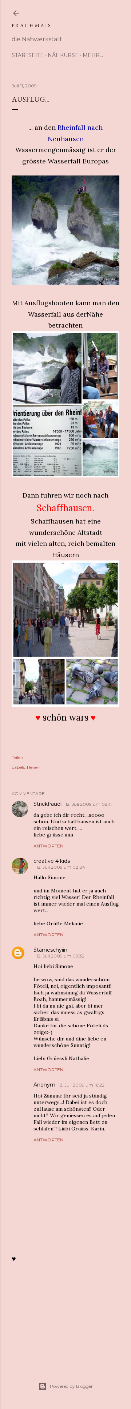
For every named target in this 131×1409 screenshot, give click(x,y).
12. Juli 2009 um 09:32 (60, 956)
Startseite (28, 55)
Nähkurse (63, 55)
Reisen (33, 767)
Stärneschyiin (50, 950)
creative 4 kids (51, 861)
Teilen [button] (17, 757)
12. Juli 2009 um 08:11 (89, 804)
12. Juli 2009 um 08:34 (60, 867)
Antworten (48, 846)
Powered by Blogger (71, 1386)
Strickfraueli (48, 804)
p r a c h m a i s (31, 25)
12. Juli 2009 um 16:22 (81, 1085)
